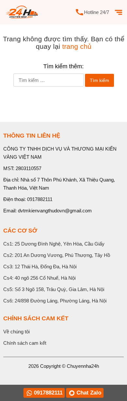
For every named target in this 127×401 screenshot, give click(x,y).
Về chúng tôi (16, 331)
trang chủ (77, 46)
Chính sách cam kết (24, 343)
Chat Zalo (89, 393)
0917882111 (39, 199)
